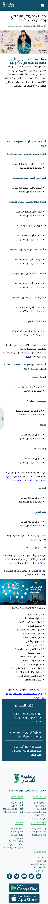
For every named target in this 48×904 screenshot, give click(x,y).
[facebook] (9, 876)
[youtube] (24, 876)
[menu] (42, 5)
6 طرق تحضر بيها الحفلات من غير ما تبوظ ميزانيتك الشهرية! (26, 478)
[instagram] (31, 876)
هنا (21, 349)
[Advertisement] (24, 112)
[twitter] (16, 876)
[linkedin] (38, 876)
